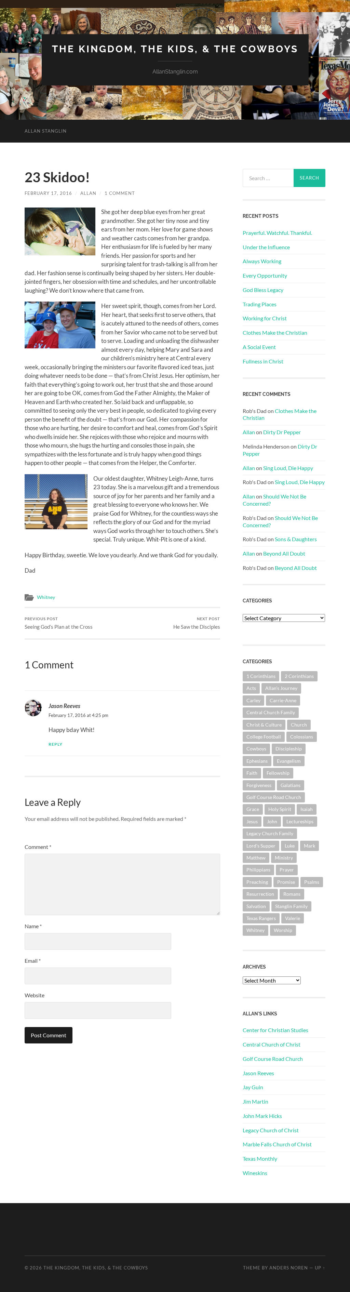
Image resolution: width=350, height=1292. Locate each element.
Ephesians (257, 761)
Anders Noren (288, 1267)
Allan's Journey (281, 688)
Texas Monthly (260, 1158)
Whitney (46, 597)
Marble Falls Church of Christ (277, 1144)
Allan (88, 193)
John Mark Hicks (262, 1116)
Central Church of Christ (271, 1044)
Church (299, 725)
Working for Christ (265, 318)
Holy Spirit (279, 809)
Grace (252, 809)
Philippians (258, 870)
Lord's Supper (260, 846)
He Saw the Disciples (196, 623)
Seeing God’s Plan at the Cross (59, 623)
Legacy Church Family (269, 833)
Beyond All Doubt (284, 553)
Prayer (287, 870)
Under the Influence (266, 247)
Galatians (290, 785)
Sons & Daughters (296, 539)
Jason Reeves (64, 705)
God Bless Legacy (263, 290)
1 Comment (120, 193)
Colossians (301, 737)
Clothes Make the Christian (275, 332)
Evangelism (289, 761)
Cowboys (256, 748)
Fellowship (278, 773)
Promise (286, 882)
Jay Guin (253, 1087)
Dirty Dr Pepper (282, 432)
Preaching (257, 882)
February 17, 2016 (48, 193)
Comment (38, 846)
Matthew (256, 858)
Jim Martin (255, 1101)
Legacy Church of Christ (271, 1130)
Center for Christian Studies (275, 1030)
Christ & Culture (264, 725)
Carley (253, 700)
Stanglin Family (291, 906)
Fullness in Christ (263, 361)
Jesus (252, 821)
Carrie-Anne (283, 700)
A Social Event (259, 347)
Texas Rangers (261, 918)
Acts (251, 688)
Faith (251, 773)
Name (33, 926)
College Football (263, 737)
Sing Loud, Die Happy (288, 468)
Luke (290, 846)
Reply (56, 744)
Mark (309, 846)
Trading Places (260, 304)
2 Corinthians (299, 676)
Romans (291, 894)
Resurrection (260, 894)
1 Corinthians (260, 676)
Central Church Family (270, 712)
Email (33, 960)
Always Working (262, 261)
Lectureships (299, 821)
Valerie (292, 918)
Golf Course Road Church (273, 797)
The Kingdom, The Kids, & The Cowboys (175, 49)
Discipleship (288, 748)
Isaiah (306, 809)
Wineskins (255, 1173)
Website (34, 995)
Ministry (284, 858)
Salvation (256, 906)
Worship (283, 930)
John (272, 821)
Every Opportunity (265, 275)
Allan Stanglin (46, 131)
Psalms (311, 882)
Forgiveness (258, 785)
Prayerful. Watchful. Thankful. (277, 232)
